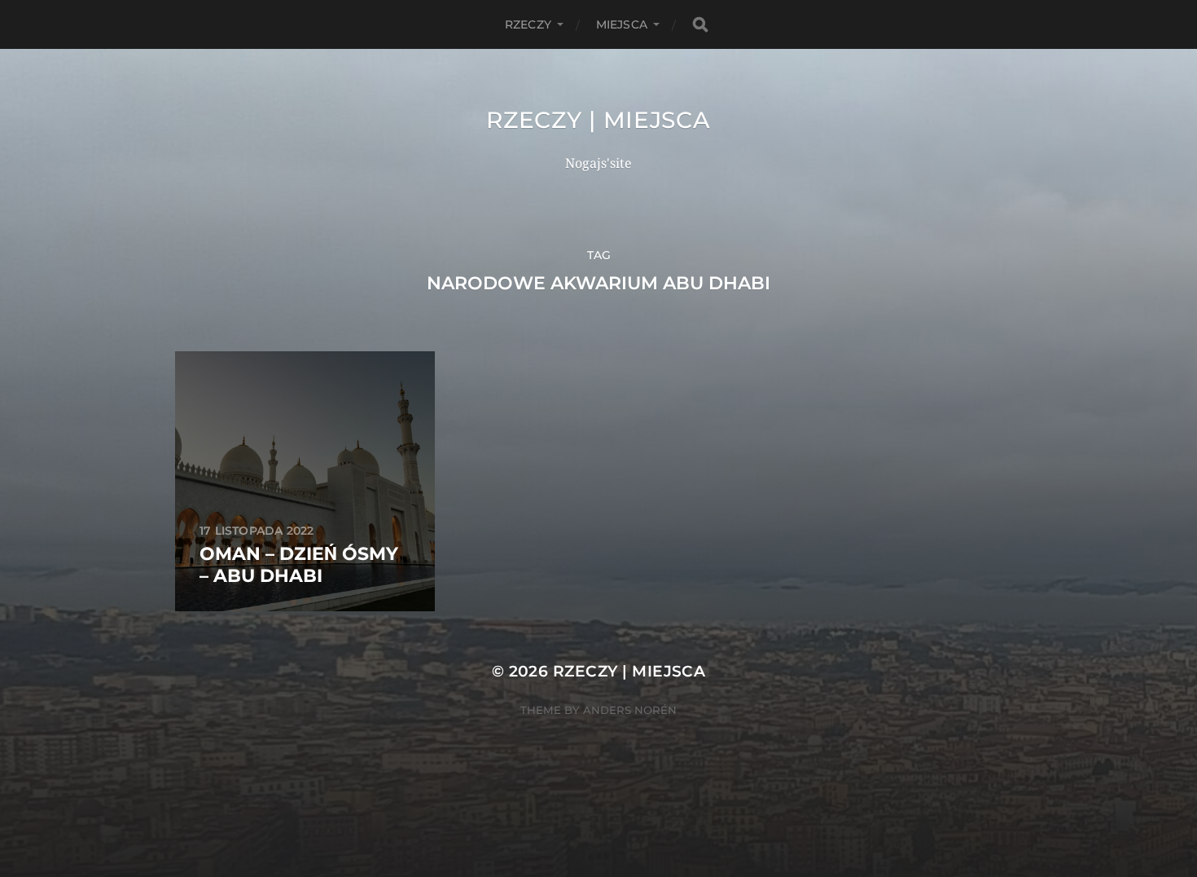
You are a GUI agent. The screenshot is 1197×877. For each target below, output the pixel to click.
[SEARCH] (700, 25)
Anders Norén (630, 709)
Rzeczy (528, 24)
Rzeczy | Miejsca (598, 120)
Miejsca (621, 24)
